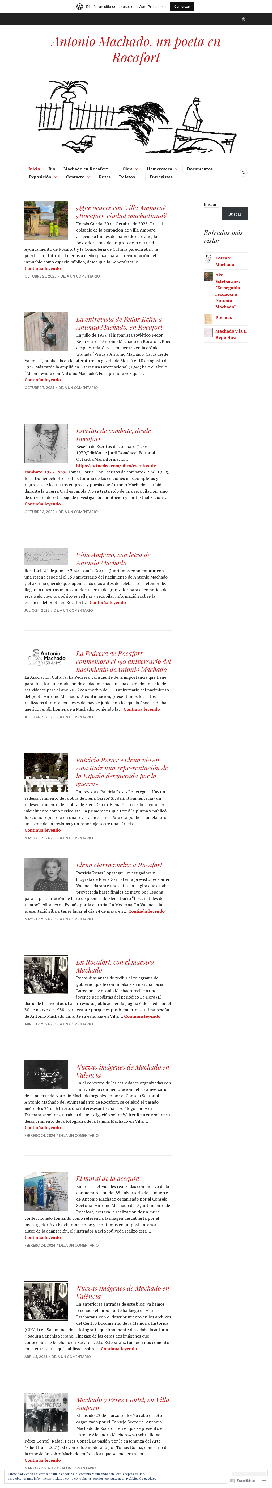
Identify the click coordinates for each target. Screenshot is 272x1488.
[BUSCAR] (244, 173)
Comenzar (182, 7)
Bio (51, 169)
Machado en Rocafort (85, 169)
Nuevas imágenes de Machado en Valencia (122, 1070)
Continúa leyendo (42, 268)
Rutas (105, 177)
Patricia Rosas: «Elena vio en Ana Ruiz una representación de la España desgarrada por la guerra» (122, 771)
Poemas (223, 317)
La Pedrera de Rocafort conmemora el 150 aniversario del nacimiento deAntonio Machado (123, 661)
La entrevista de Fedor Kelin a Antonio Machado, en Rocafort (119, 323)
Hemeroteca (159, 169)
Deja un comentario (80, 276)
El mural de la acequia (107, 1178)
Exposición (40, 177)
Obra (127, 169)
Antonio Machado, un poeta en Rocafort (136, 48)
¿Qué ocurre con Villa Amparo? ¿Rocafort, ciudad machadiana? (121, 211)
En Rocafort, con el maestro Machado (115, 965)
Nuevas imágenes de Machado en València (122, 1292)
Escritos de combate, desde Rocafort (113, 434)
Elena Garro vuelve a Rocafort (119, 864)
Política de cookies (141, 1479)
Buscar (210, 204)
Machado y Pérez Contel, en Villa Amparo (122, 1403)
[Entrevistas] (244, 19)
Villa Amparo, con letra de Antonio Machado (113, 558)
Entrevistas (161, 177)
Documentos (200, 169)
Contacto (75, 177)
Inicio (34, 169)
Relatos (127, 177)
